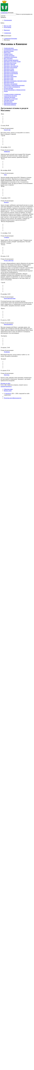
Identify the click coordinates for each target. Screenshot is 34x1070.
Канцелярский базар (9, 298)
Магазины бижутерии (10, 63)
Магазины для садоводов (11, 66)
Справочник (4, 12)
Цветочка (6, 374)
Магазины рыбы (8, 75)
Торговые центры (9, 100)
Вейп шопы (7, 52)
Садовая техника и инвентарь (12, 94)
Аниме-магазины (9, 48)
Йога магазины (8, 58)
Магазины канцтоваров (10, 67)
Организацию (8, 20)
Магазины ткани (8, 79)
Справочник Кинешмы (10, 38)
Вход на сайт (7, 25)
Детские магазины (9, 55)
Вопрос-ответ (8, 390)
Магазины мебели (9, 70)
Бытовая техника (9, 51)
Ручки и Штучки (8, 260)
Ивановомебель (8, 324)
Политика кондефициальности (12, 398)
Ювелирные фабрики (10, 104)
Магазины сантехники (10, 76)
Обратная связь (8, 389)
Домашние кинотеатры (10, 57)
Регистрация (7, 27)
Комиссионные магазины (11, 60)
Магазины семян (8, 78)
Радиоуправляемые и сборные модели (14, 89)
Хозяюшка (7, 352)
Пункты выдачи (8, 88)
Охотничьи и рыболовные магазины (14, 85)
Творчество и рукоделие (11, 98)
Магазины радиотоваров (11, 73)
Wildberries (7, 151)
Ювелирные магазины (10, 103)
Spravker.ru (8, 393)
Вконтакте (7, 30)
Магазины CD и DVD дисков (12, 61)
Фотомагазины (8, 101)
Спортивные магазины (10, 95)
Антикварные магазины (11, 49)
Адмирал (6, 237)
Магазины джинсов (9, 64)
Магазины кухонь (9, 69)
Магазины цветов (9, 82)
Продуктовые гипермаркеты (12, 87)
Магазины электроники (10, 84)
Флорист (6, 202)
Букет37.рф (7, 130)
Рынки (6, 91)
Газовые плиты (8, 54)
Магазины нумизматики (11, 72)
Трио (5, 174)
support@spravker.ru (6, 386)
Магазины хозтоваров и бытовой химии (15, 81)
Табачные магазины (9, 97)
